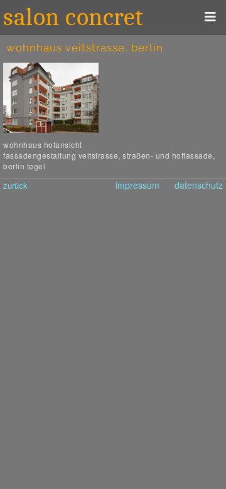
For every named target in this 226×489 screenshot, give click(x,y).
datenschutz (199, 185)
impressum (137, 185)
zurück (15, 185)
